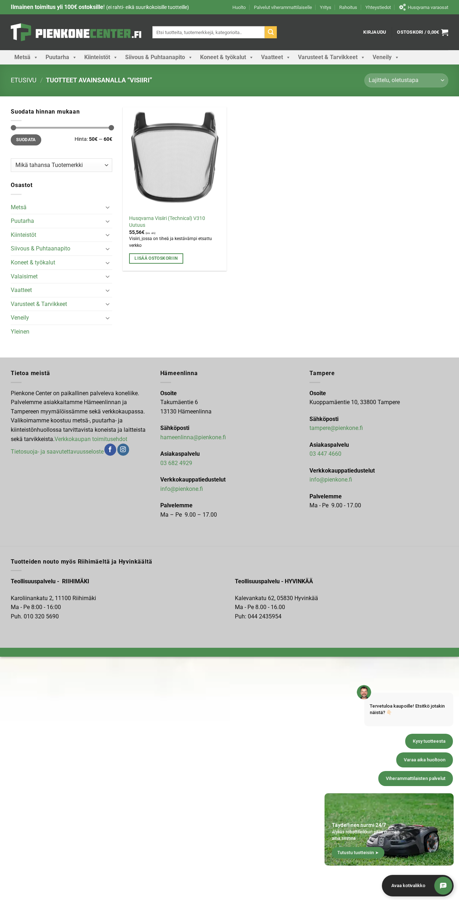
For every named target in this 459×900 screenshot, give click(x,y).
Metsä (22, 57)
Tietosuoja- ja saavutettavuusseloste (57, 451)
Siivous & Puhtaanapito (155, 57)
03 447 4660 (325, 453)
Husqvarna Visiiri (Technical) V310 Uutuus (167, 221)
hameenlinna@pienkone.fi (193, 437)
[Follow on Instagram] (123, 450)
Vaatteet (272, 57)
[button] (374, 32)
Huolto (239, 7)
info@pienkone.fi (181, 488)
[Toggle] (108, 207)
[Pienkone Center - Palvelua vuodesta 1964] (76, 32)
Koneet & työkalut (223, 57)
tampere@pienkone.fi (336, 428)
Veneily (382, 57)
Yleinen (20, 331)
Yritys (325, 7)
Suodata (26, 139)
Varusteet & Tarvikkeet (328, 57)
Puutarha (57, 57)
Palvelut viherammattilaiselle (283, 7)
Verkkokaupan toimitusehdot (91, 439)
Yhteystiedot (378, 7)
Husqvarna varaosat (428, 7)
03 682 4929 (176, 463)
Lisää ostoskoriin (156, 258)
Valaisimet (24, 276)
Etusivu (24, 80)
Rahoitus (348, 7)
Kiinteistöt (97, 57)
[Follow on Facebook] (110, 450)
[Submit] (271, 32)
